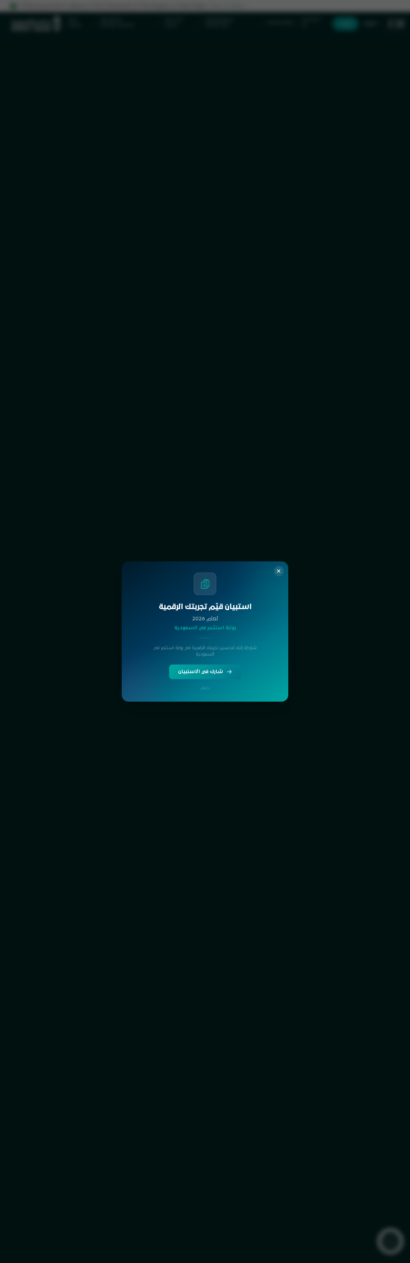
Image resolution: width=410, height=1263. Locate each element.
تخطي (205, 688)
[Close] (279, 571)
